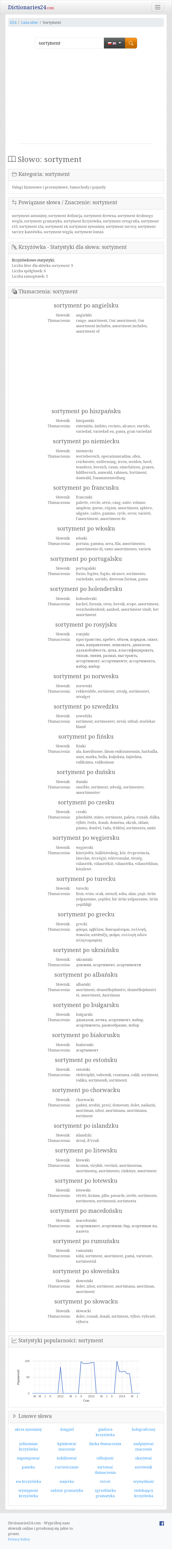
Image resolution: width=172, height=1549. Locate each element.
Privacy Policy (19, 1539)
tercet (105, 1481)
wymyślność (143, 1481)
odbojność (105, 1458)
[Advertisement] (86, 97)
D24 (13, 22)
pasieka (28, 1467)
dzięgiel (67, 1429)
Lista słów (29, 22)
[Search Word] (131, 43)
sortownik (143, 1467)
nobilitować (67, 1458)
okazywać (143, 1458)
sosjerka (67, 1481)
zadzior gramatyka (66, 1490)
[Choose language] (114, 43)
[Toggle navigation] (157, 7)
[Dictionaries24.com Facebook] (161, 1522)
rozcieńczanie (67, 1467)
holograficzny (143, 1429)
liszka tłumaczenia (105, 1443)
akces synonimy (28, 1429)
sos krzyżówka (28, 1481)
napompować (28, 1458)
